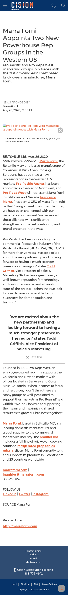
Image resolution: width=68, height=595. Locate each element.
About (33, 558)
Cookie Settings (49, 584)
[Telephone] (53, 5)
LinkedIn (9, 494)
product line (49, 437)
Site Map (25, 584)
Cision (39, 589)
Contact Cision (34, 551)
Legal (14, 584)
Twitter (24, 494)
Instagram (40, 494)
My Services (32, 562)
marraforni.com (15, 470)
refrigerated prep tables (36, 446)
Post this (36, 357)
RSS (36, 584)
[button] (34, 127)
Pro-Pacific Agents (30, 184)
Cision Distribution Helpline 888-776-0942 (34, 571)
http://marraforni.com (20, 526)
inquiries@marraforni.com (23, 474)
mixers (8, 450)
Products (34, 554)
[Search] (63, 5)
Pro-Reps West (14, 193)
